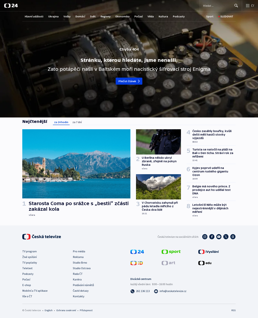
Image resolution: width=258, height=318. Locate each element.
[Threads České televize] (233, 237)
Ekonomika (122, 16)
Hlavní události (34, 16)
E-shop (26, 285)
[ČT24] (11, 6)
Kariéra (77, 279)
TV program (29, 251)
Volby (67, 16)
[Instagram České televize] (205, 237)
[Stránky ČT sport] (171, 251)
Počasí (138, 16)
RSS (233, 310)
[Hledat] (236, 5)
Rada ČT (78, 274)
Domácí (80, 16)
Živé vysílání (29, 257)
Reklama (78, 257)
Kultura (163, 16)
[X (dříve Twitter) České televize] (226, 237)
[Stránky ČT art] (168, 262)
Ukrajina (53, 16)
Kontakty (78, 296)
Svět (93, 16)
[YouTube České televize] (219, 237)
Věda (151, 16)
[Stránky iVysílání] (208, 251)
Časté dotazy (80, 290)
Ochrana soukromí (66, 310)
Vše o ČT (27, 296)
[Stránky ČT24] (137, 251)
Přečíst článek (127, 81)
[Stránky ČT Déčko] (136, 262)
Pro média (79, 251)
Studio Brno (80, 262)
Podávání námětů (83, 285)
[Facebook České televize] (212, 237)
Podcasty (179, 16)
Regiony (106, 16)
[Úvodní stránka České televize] (42, 237)
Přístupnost (86, 310)
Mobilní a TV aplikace (35, 290)
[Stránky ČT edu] (204, 262)
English (48, 310)
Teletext (27, 268)
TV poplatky (29, 262)
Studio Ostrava (82, 268)
